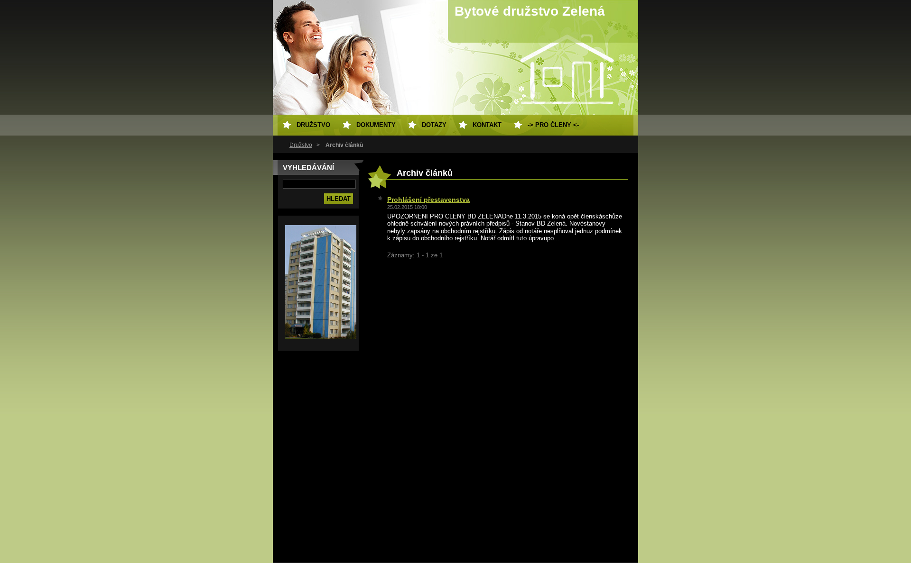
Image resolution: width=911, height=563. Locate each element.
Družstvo (300, 145)
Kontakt (487, 124)
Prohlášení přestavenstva (428, 199)
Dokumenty (376, 124)
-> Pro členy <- (553, 124)
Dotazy (434, 124)
